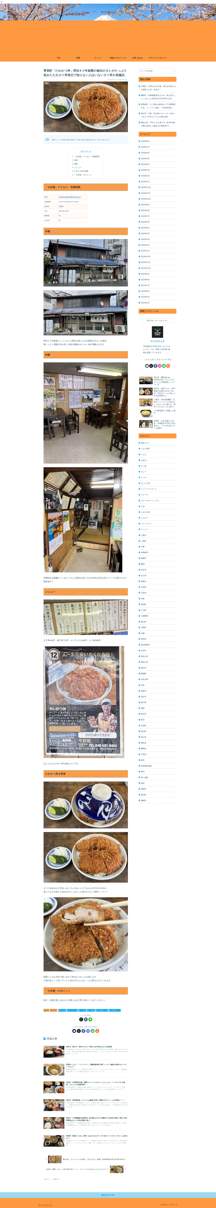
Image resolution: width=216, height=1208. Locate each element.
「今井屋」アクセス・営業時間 (86, 156)
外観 (76, 160)
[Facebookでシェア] (86, 1019)
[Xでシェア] (81, 1019)
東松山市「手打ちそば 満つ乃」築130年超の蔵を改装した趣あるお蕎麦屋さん (158, 124)
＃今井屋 (83, 1010)
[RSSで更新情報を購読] (97, 1031)
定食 (47, 1010)
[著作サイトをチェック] (74, 1031)
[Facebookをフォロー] (83, 1031)
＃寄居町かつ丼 (102, 1010)
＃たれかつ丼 (73, 1010)
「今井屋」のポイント (83, 175)
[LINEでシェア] (90, 1019)
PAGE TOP (108, 1195)
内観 (76, 164)
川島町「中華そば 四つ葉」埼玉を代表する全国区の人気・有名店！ (158, 88)
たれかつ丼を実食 (81, 171)
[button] (174, 70)
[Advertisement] (108, 37)
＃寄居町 (92, 1010)
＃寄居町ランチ (115, 1010)
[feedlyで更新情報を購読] (93, 1031)
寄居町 (54, 1010)
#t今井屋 (63, 1010)
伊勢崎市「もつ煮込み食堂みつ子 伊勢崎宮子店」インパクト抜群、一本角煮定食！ (158, 106)
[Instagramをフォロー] (88, 1031)
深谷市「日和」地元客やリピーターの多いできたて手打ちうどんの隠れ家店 (158, 115)
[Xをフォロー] (79, 1031)
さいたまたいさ (157, 341)
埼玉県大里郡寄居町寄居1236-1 (70, 197)
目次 (82, 151)
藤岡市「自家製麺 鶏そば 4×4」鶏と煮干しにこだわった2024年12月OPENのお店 (158, 97)
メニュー (77, 167)
